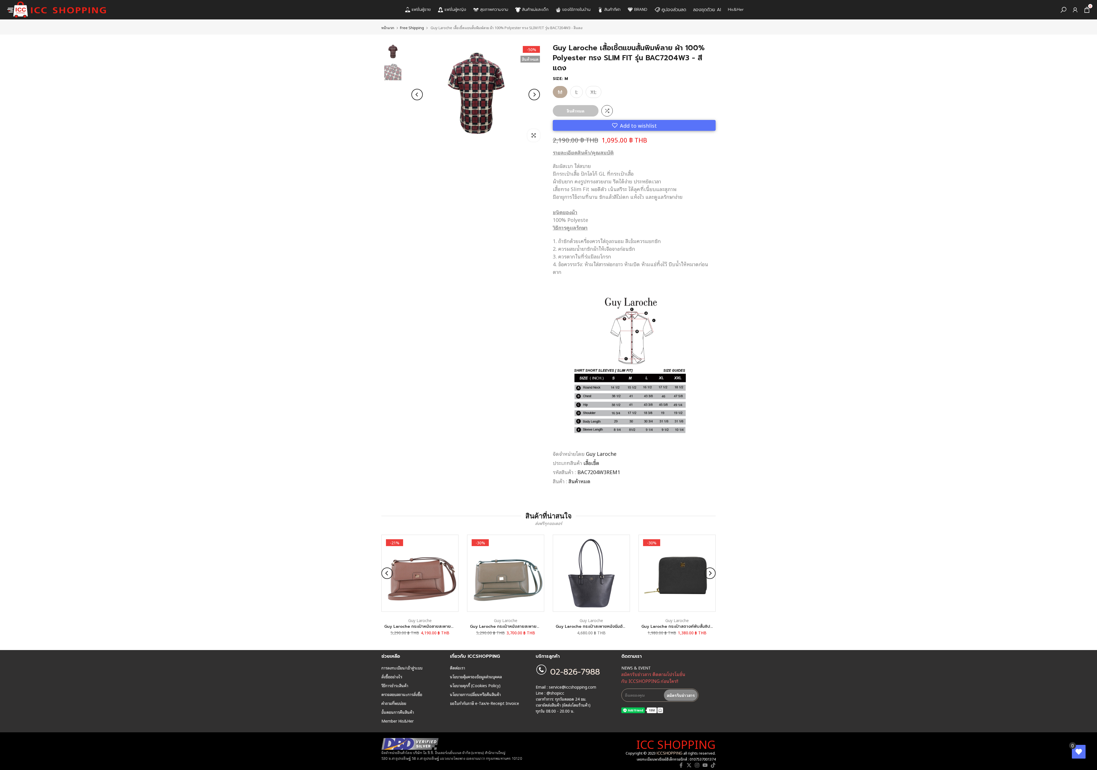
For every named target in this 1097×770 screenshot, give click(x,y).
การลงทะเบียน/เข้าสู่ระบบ (402, 668)
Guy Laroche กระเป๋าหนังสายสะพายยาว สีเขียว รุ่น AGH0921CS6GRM (534, 626)
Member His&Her (397, 721)
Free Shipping (412, 27)
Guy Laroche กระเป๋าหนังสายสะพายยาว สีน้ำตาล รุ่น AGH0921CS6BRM (450, 626)
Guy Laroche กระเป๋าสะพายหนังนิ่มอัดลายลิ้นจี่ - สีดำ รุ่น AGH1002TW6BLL (625, 626)
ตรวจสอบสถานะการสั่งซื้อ (401, 694)
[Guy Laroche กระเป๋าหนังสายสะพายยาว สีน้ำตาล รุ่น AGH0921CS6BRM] (420, 573)
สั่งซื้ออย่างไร (391, 676)
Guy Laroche (601, 454)
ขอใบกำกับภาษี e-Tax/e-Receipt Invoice (484, 703)
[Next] (534, 94)
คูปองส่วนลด (674, 9)
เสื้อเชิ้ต (591, 463)
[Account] (1075, 9)
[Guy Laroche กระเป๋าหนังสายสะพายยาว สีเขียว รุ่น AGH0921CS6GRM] (505, 573)
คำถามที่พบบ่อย (393, 703)
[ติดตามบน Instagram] (697, 765)
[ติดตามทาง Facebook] (681, 765)
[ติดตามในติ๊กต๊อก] (713, 765)
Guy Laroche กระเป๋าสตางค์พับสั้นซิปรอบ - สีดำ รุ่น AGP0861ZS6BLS (705, 626)
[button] (634, 125)
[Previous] (417, 94)
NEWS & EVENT (636, 668)
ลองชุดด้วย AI (707, 9)
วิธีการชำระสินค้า (394, 685)
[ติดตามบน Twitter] (689, 765)
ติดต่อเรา (457, 668)
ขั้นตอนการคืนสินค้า (397, 712)
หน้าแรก (387, 27)
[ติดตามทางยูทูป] (705, 765)
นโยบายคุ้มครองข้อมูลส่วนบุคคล (476, 676)
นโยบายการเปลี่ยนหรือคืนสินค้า (475, 694)
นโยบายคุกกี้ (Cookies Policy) (475, 685)
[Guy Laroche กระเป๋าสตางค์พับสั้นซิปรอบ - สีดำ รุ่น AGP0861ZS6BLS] (677, 573)
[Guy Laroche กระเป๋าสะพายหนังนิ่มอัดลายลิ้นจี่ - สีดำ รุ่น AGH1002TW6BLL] (591, 573)
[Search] (1063, 9)
